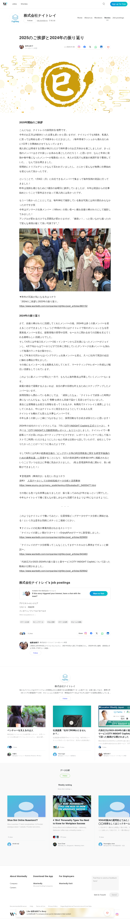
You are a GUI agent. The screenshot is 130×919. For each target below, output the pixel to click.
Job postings (118, 18)
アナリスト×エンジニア (28, 603)
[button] (18, 876)
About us (88, 18)
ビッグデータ (38, 622)
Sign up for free (119, 4)
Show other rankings (64, 789)
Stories (107, 18)
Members (98, 18)
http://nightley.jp (42, 21)
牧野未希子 (29, 46)
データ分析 (25, 622)
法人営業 (51, 622)
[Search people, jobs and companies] (103, 3)
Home (79, 18)
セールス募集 (77, 622)
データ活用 (63, 622)
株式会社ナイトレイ (40, 15)
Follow (29, 20)
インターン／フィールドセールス (32, 610)
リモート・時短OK (26, 607)
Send (114, 895)
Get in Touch (100, 895)
